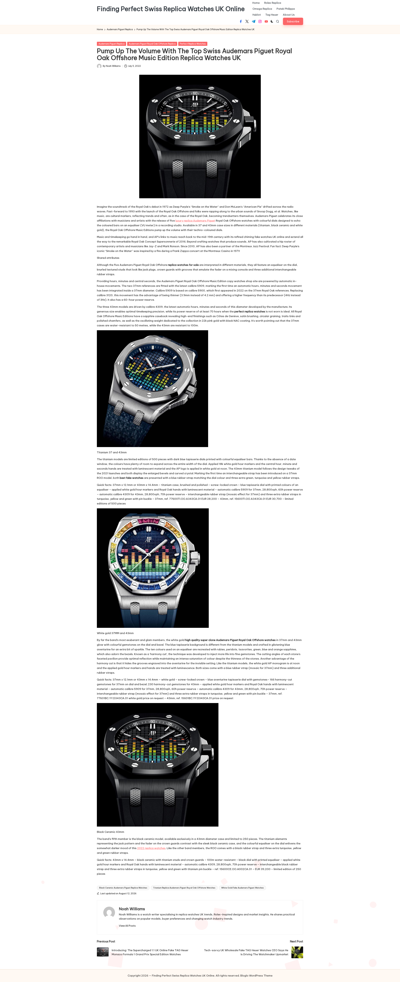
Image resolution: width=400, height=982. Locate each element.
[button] (293, 21)
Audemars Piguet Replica (111, 43)
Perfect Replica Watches (193, 43)
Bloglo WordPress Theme (256, 975)
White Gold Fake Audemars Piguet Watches (242, 887)
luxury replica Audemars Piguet (195, 220)
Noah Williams (132, 908)
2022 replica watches (151, 848)
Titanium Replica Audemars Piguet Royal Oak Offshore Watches (184, 887)
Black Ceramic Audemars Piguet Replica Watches (123, 887)
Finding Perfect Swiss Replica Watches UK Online (171, 8)
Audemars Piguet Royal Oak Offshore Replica (152, 43)
